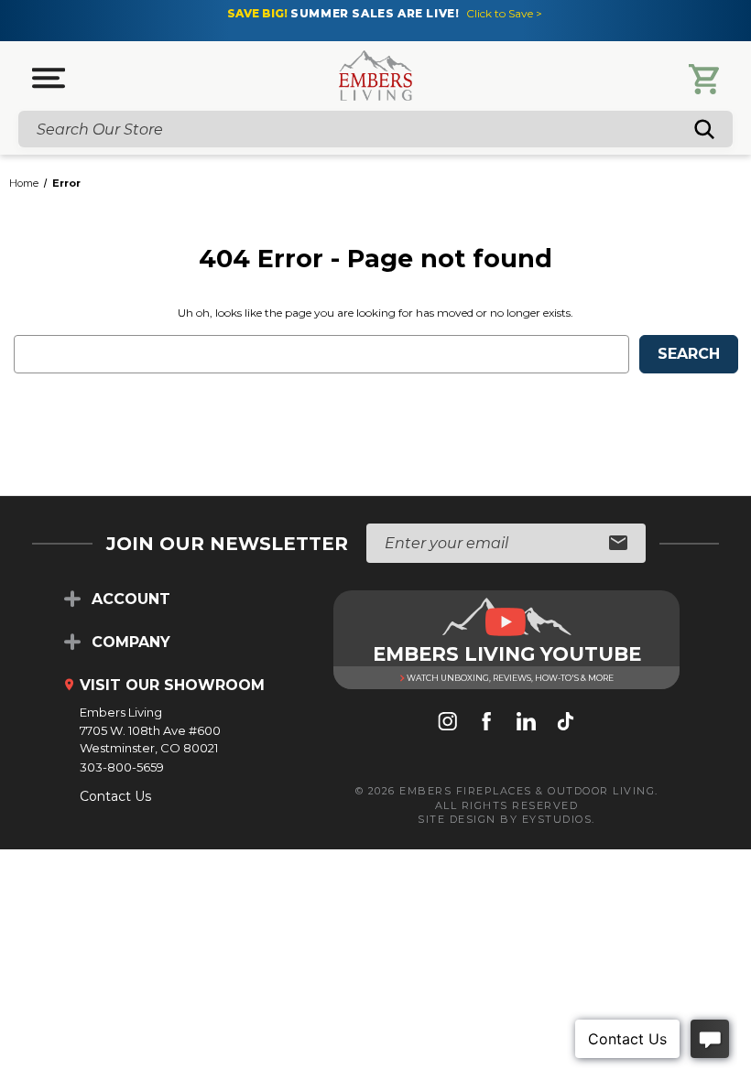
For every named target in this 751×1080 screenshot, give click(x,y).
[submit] (618, 543)
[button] (48, 78)
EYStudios (557, 819)
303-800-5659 (122, 767)
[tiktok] (565, 723)
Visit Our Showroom (172, 685)
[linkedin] (526, 723)
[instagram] (447, 723)
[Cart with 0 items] (704, 79)
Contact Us (115, 796)
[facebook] (486, 723)
